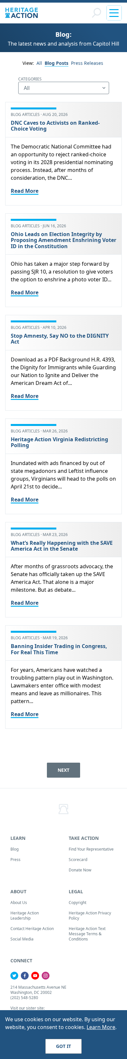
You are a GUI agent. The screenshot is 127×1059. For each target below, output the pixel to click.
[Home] (21, 12)
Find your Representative (91, 849)
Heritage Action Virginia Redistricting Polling (59, 442)
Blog (14, 849)
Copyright (77, 902)
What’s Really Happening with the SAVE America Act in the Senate (62, 545)
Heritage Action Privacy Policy (90, 915)
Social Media (22, 939)
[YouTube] (35, 976)
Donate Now (80, 870)
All (39, 63)
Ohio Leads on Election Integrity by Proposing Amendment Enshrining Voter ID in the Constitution (63, 240)
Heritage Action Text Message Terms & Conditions (87, 934)
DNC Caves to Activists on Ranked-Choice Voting (55, 125)
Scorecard (78, 859)
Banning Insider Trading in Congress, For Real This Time (59, 649)
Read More (24, 190)
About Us (18, 902)
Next (63, 770)
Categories (30, 79)
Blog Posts (56, 63)
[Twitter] (14, 976)
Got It (63, 1046)
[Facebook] (25, 976)
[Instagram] (45, 976)
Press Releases (87, 63)
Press (15, 859)
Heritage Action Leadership (24, 915)
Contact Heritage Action (32, 928)
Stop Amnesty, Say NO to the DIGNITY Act (60, 338)
